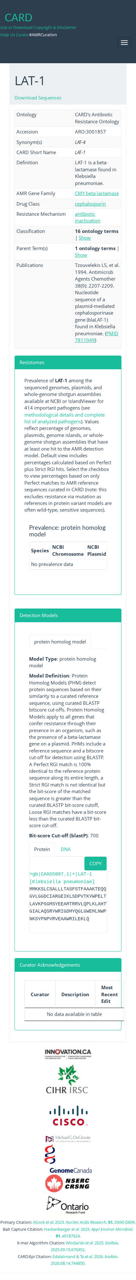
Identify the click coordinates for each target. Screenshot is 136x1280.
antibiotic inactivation (87, 217)
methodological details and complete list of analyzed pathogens (64, 418)
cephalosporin (90, 204)
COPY (96, 863)
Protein (42, 849)
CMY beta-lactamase (97, 193)
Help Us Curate (14, 34)
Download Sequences (38, 97)
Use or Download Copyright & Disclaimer (38, 27)
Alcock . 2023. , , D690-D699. (84, 1222)
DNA (66, 849)
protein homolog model (60, 641)
